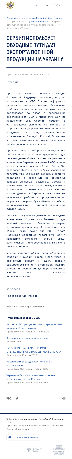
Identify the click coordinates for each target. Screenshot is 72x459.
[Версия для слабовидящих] (57, 5)
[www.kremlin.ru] (34, 450)
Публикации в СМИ (38, 21)
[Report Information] (47, 5)
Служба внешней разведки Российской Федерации (34, 18)
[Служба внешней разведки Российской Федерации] (10, 5)
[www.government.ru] (59, 449)
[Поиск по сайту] (37, 5)
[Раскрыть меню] (67, 5)
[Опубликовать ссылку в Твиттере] (17, 398)
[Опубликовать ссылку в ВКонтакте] (8, 398)
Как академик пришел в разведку (27, 338)
